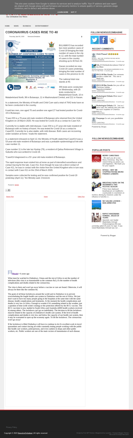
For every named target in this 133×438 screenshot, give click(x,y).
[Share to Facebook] (9, 190)
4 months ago (120, 102)
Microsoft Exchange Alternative (119, 434)
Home (7, 26)
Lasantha (108, 433)
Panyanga (100, 118)
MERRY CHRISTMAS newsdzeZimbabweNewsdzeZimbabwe (103, 80)
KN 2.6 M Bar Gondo (104, 74)
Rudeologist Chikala (104, 96)
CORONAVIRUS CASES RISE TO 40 (31, 32)
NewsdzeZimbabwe (25, 433)
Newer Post (10, 196)
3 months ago (120, 81)
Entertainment (41, 26)
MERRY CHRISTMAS (110, 156)
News (16, 26)
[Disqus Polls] (45, 234)
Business (27, 26)
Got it (74, 12)
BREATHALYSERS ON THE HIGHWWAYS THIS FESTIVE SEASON (113, 185)
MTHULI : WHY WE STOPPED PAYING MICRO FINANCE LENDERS (113, 172)
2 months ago (120, 61)
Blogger (113, 235)
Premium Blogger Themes (120, 433)
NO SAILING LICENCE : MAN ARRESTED (111, 202)
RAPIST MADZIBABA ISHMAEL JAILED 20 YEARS (110, 216)
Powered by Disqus (99, 127)
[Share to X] (6, 190)
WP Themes (90, 433)
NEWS (17, 185)
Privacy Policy (11, 427)
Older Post (81, 196)
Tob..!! (98, 65)
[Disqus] (45, 301)
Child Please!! (102, 54)
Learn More (62, 12)
